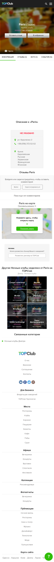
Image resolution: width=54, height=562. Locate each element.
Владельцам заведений (27, 395)
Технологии (27, 536)
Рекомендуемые (27, 485)
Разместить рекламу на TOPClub (27, 256)
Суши (27, 443)
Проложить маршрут (26, 206)
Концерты (27, 459)
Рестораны (27, 411)
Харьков (15, 558)
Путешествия (27, 545)
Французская (24, 162)
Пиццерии (27, 425)
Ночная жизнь (27, 513)
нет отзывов (27, 30)
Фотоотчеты (27, 492)
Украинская (23, 159)
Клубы (27, 415)
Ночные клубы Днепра (14, 341)
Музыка (27, 527)
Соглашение (27, 370)
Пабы (27, 438)
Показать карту (27, 228)
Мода (27, 540)
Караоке (27, 420)
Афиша (27, 450)
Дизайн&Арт (27, 531)
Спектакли (27, 468)
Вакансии (27, 365)
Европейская (24, 154)
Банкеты (27, 429)
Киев (23, 558)
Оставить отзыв (15, 35)
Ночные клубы (27, 28)
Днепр (30, 558)
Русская (21, 157)
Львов (38, 558)
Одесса (6, 558)
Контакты (27, 374)
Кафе (27, 434)
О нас (27, 360)
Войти (16, 187)
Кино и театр (27, 522)
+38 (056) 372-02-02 (27, 143)
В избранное (38, 35)
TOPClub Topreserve (27, 399)
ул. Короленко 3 (24, 140)
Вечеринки (27, 455)
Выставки (27, 464)
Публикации (27, 508)
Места (27, 406)
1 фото (10, 51)
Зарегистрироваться (32, 187)
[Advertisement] (27, 82)
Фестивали (27, 473)
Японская (22, 165)
